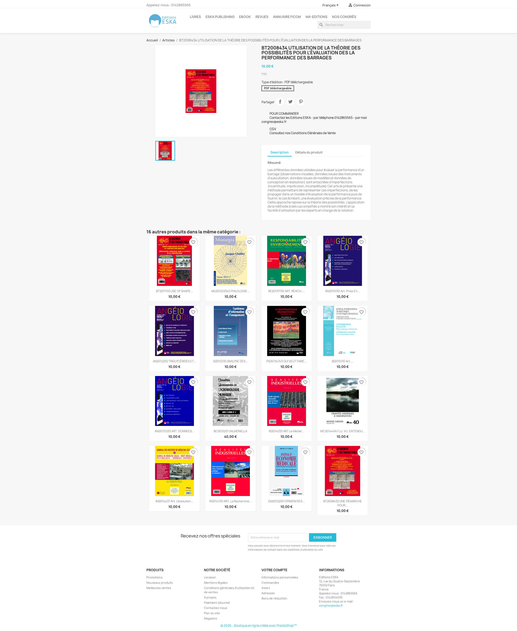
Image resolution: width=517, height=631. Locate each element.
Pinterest (301, 102)
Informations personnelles (280, 577)
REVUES (261, 17)
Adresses (268, 593)
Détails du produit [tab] (309, 152)
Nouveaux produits (159, 583)
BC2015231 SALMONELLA (230, 431)
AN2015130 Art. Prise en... (342, 291)
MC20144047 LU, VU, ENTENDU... (342, 431)
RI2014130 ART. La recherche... (230, 501)
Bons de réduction (274, 598)
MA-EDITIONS (316, 17)
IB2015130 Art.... (342, 361)
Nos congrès (344, 17)
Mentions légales (216, 583)
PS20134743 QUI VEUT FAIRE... (286, 361)
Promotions (154, 577)
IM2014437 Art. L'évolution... (174, 501)
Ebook (245, 17)
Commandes (270, 583)
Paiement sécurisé (217, 603)
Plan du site (212, 613)
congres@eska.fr (331, 605)
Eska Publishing (220, 17)
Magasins (210, 618)
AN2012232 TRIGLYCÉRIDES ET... (174, 361)
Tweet (290, 102)
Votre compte (274, 570)
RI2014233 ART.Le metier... (286, 431)
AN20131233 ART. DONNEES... (174, 431)
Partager (280, 102)
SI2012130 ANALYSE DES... (230, 361)
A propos (210, 597)
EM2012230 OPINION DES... (286, 501)
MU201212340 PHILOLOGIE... (230, 291)
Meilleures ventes (158, 588)
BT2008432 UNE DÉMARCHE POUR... (342, 503)
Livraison (210, 577)
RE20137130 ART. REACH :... (286, 291)
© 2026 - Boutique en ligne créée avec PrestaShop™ (259, 626)
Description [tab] (280, 152)
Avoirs (266, 588)
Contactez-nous (215, 608)
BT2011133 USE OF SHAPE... (174, 291)
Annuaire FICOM (287, 17)
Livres (195, 17)
